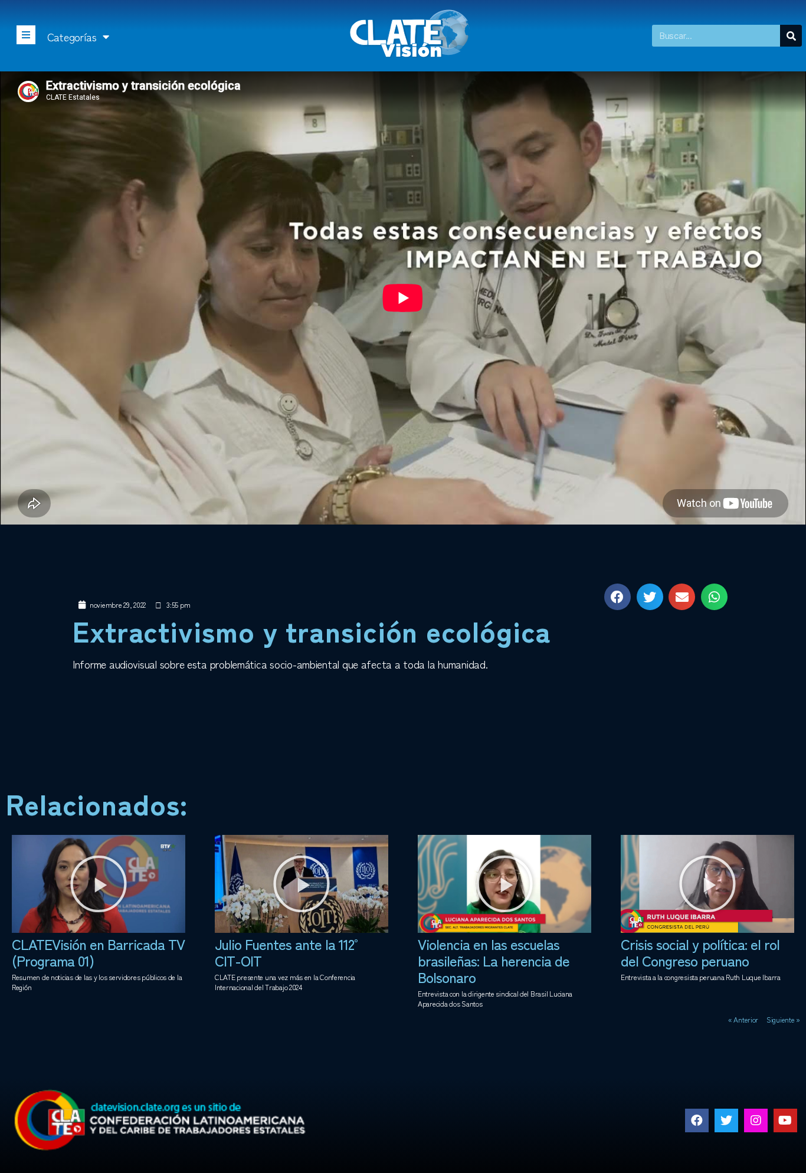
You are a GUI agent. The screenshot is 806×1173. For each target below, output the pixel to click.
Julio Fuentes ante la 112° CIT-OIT (288, 952)
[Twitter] (726, 1120)
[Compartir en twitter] (650, 597)
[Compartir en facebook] (617, 597)
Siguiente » (783, 1019)
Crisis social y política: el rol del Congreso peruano (700, 952)
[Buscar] (791, 36)
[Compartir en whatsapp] (714, 597)
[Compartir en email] (682, 597)
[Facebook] (697, 1120)
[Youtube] (785, 1120)
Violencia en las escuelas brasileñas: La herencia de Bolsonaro (493, 960)
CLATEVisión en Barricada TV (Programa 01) (98, 952)
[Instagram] (756, 1120)
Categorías (72, 36)
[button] (98, 883)
